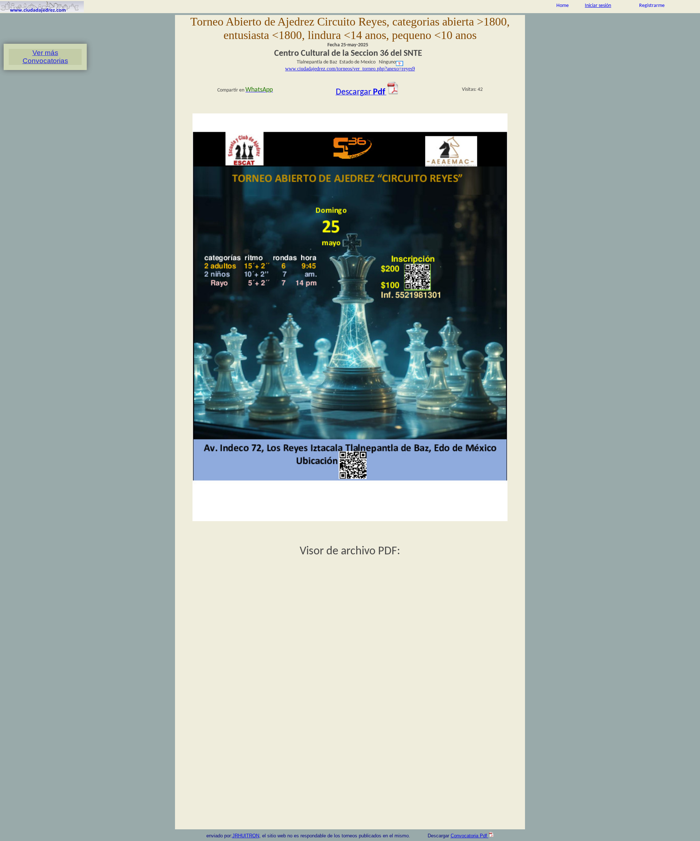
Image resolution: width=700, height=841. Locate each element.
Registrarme (652, 5)
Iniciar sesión (598, 5)
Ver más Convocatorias (45, 57)
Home (562, 5)
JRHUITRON (245, 835)
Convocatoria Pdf (470, 835)
